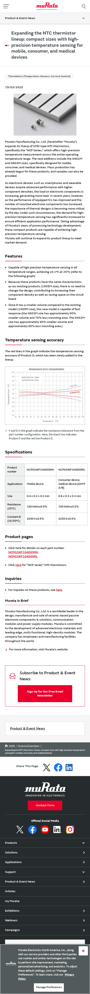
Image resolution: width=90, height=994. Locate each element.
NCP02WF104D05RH (23, 552)
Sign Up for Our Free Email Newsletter (45, 693)
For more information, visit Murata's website (38, 649)
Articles (10, 891)
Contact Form (45, 805)
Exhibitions (12, 910)
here (18, 565)
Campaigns (12, 930)
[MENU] (6, 6)
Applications (13, 862)
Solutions (11, 852)
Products (11, 843)
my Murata (12, 901)
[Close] (83, 950)
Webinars (11, 920)
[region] (45, 969)
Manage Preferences (49, 987)
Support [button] (10, 872)
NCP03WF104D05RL (23, 556)
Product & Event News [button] (20, 18)
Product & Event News (27, 728)
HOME (12, 746)
